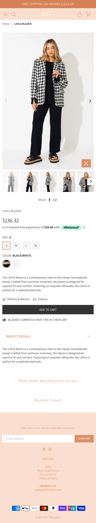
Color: (16, 256)
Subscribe (84, 438)
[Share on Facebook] (50, 200)
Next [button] (90, 101)
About (48, 466)
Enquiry (42, 299)
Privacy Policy (48, 474)
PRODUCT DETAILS (18, 336)
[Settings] (80, 14)
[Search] (13, 14)
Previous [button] (5, 101)
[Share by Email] (55, 200)
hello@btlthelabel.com (48, 489)
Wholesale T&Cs (48, 478)
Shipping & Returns (48, 470)
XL (35, 245)
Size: (6, 237)
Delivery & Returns (18, 299)
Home (5, 23)
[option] (48, 101)
